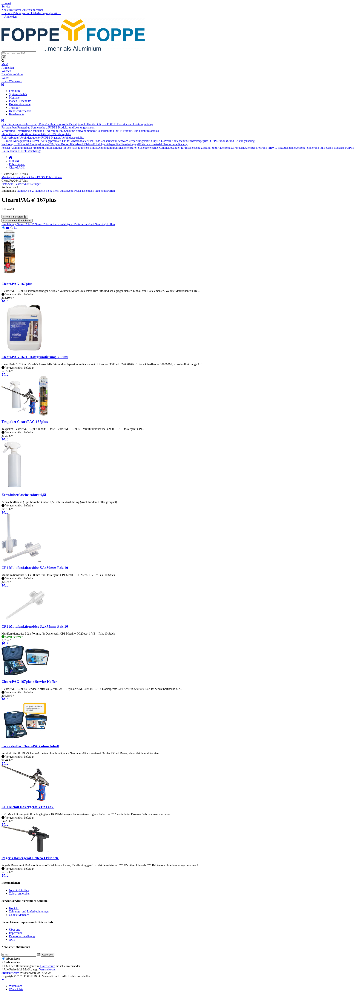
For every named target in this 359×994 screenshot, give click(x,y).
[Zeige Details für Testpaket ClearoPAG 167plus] (25, 414)
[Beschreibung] (7, 301)
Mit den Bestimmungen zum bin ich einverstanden (43, 966)
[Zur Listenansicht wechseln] (13, 227)
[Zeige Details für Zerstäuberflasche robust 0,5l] (12, 487)
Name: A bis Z (25, 190)
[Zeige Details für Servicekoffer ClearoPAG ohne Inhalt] (25, 738)
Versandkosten (47, 969)
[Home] (10, 157)
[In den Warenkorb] (3, 301)
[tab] (15, 985)
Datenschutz (47, 966)
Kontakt (6, 3)
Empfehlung (9, 224)
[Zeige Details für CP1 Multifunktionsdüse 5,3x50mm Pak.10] (21, 560)
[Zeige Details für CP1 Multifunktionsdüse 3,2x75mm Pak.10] (25, 619)
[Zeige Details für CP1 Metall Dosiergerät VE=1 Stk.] (25, 799)
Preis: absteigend (84, 190)
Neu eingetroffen (105, 190)
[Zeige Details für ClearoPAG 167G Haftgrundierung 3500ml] (23, 349)
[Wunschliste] (6, 301)
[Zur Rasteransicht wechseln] (5, 227)
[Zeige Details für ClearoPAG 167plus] (9, 276)
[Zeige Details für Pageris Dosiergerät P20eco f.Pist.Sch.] (25, 850)
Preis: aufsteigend (63, 190)
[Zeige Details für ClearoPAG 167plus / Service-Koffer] (25, 674)
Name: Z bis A (43, 190)
